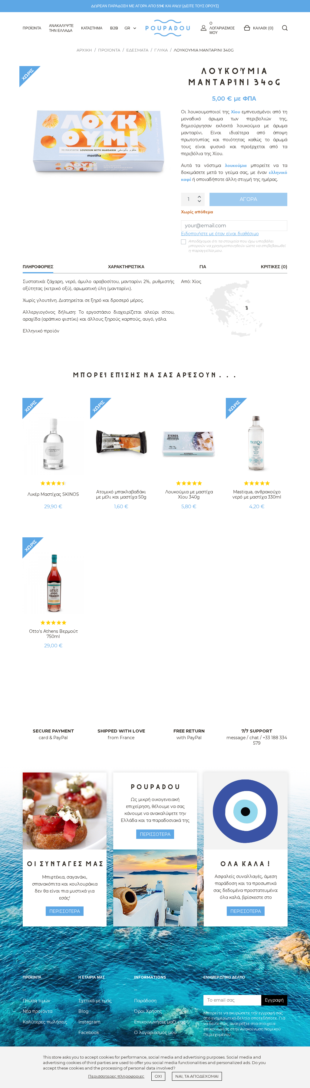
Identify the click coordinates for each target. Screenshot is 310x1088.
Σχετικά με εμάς (95, 1000)
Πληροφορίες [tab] (38, 266)
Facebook (88, 1032)
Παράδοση (145, 1000)
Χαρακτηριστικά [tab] (126, 266)
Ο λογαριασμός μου (222, 28)
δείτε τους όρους (200, 6)
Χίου (235, 112)
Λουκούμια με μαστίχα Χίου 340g (189, 494)
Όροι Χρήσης (148, 1011)
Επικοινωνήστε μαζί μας (160, 1022)
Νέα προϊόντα (37, 1011)
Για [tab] (203, 266)
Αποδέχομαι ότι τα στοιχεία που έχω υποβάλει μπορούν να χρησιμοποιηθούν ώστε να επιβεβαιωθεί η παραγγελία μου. (236, 246)
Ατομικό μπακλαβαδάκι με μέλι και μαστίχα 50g (121, 494)
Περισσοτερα (64, 911)
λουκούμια (236, 165)
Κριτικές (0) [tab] (274, 266)
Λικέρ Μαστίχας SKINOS (53, 494)
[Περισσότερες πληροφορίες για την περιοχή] (234, 308)
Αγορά (248, 199)
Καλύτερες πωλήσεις (45, 1022)
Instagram (89, 1022)
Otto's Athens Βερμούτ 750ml (53, 634)
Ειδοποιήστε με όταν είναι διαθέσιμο (220, 233)
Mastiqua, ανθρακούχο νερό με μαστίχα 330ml (256, 494)
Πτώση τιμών (36, 1000)
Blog (83, 1011)
